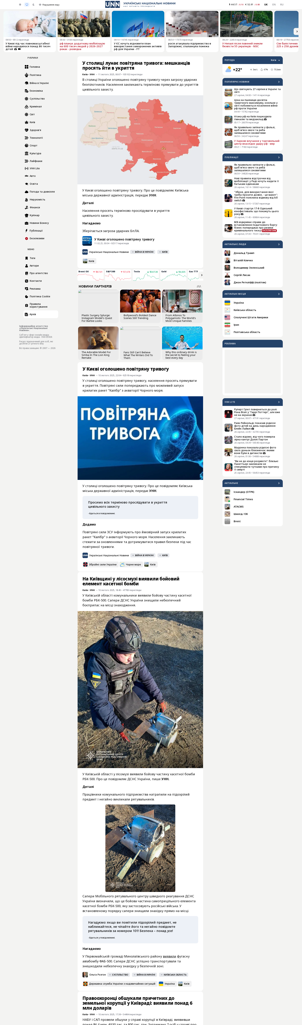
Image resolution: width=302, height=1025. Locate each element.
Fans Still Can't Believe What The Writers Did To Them (138, 355)
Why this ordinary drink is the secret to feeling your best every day (181, 354)
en (274, 4)
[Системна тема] (26, 4)
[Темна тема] (33, 4)
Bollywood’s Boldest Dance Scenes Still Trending (140, 316)
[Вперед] (297, 31)
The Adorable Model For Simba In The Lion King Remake (96, 354)
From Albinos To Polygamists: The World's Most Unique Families (181, 317)
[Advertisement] (253, 371)
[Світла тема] (20, 4)
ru (281, 4)
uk (266, 4)
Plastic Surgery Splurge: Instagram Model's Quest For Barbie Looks (97, 317)
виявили (169, 956)
